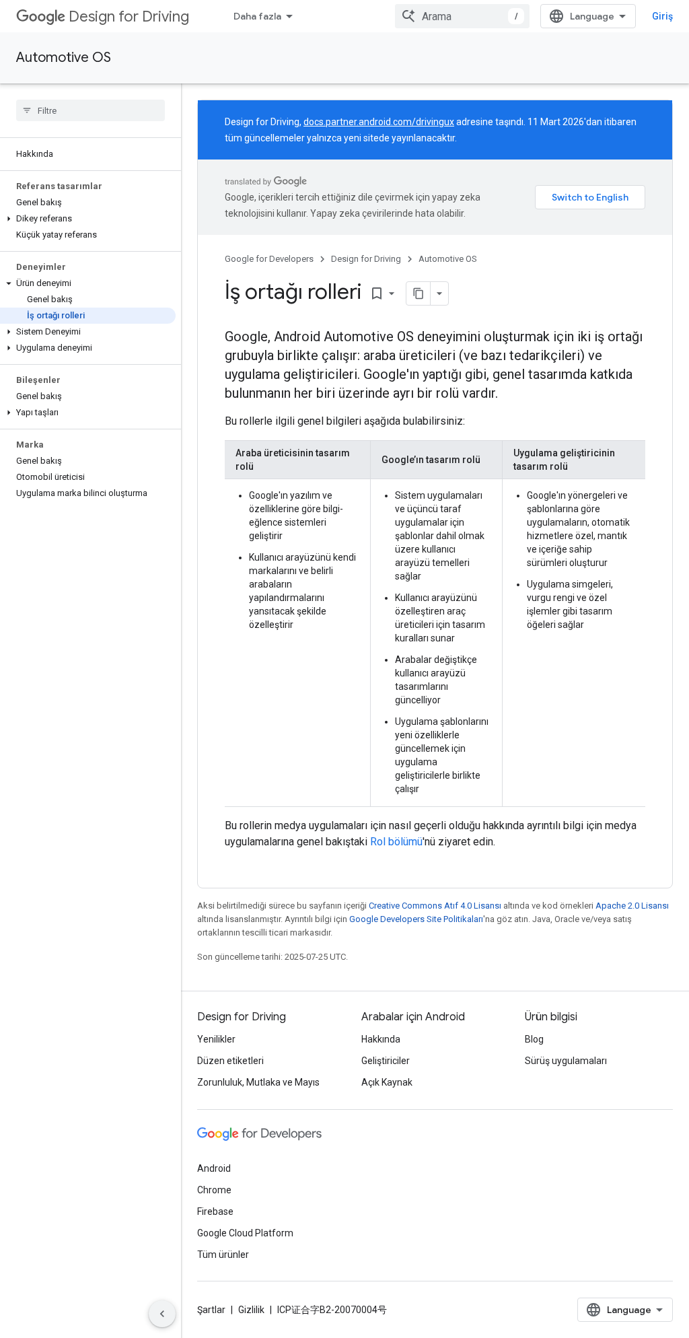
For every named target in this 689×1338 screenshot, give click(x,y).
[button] (88, 219)
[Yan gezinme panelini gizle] (162, 1313)
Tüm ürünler (223, 1254)
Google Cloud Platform (245, 1233)
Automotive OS (63, 57)
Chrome (214, 1190)
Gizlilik (251, 1309)
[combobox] (462, 16)
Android (214, 1168)
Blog (534, 1039)
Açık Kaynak (386, 1082)
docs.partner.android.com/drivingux (378, 121)
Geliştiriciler (385, 1060)
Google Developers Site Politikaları (416, 919)
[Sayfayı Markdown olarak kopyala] (418, 293)
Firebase (215, 1211)
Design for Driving (129, 16)
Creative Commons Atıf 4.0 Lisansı (435, 906)
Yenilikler (216, 1039)
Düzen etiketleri (230, 1060)
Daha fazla (257, 16)
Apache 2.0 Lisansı (632, 906)
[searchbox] (90, 110)
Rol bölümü (396, 841)
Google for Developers (269, 259)
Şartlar (211, 1309)
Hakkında (380, 1039)
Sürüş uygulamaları (566, 1060)
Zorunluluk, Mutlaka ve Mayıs (258, 1082)
